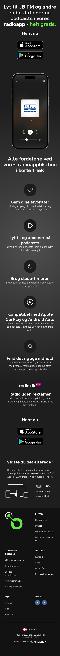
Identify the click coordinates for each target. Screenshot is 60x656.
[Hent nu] (30, 45)
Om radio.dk (41, 520)
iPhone (8, 603)
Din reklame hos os (44, 532)
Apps (37, 563)
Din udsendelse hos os (45, 539)
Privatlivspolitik (12, 566)
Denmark (32, 629)
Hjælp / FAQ (41, 568)
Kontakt (39, 557)
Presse (38, 526)
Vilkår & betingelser (15, 560)
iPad (7, 609)
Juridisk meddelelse (10, 573)
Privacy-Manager (13, 587)
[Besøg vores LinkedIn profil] (37, 602)
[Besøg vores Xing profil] (44, 602)
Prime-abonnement (44, 574)
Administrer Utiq (13, 581)
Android (9, 615)
